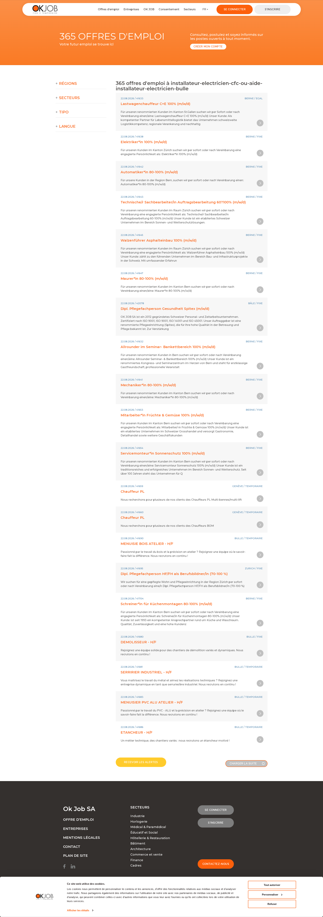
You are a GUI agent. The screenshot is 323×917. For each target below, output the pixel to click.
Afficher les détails (78, 910)
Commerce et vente (146, 854)
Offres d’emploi (108, 9)
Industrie (137, 816)
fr (204, 9)
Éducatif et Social (144, 832)
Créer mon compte (208, 46)
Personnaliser (270, 894)
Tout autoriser (272, 885)
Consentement (169, 9)
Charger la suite (243, 763)
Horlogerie (138, 821)
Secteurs (190, 9)
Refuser (272, 904)
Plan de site (75, 856)
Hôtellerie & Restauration (150, 838)
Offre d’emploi (78, 820)
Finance (136, 860)
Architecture (140, 849)
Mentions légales (81, 838)
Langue (67, 126)
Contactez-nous (215, 864)
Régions (68, 84)
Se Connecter (235, 9)
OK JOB (148, 9)
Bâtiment (137, 843)
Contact (71, 847)
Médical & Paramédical (148, 827)
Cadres (135, 865)
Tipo (64, 112)
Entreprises (131, 9)
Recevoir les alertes (141, 762)
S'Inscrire (272, 9)
